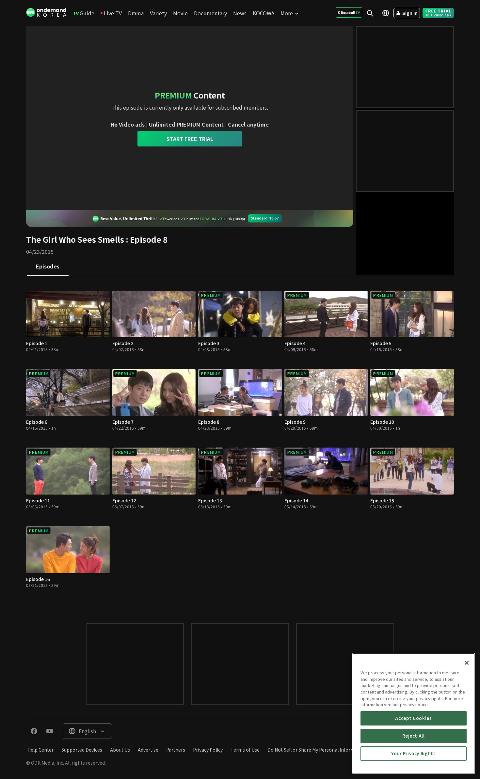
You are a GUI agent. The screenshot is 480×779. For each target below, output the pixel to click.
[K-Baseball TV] (349, 12)
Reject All (413, 736)
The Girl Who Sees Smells (75, 239)
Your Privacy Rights (413, 753)
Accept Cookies (413, 718)
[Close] (466, 663)
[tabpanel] (240, 443)
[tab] (48, 267)
